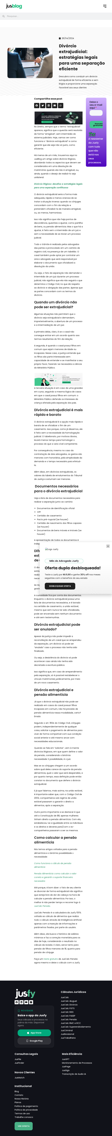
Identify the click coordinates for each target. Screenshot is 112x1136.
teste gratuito (51, 958)
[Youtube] (26, 1002)
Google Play (36, 1040)
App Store (36, 1032)
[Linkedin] (21, 1002)
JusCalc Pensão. (42, 906)
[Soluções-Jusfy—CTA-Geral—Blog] (58, 117)
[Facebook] (17, 1002)
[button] (36, 105)
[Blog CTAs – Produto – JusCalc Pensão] (58, 379)
